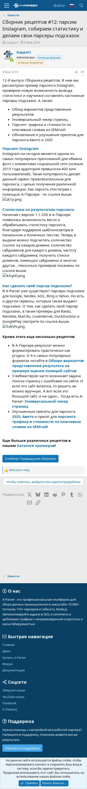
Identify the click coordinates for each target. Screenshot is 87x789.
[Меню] (6, 5)
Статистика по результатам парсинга (38, 209)
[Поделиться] (76, 72)
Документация (13, 670)
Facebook (9, 703)
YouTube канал (13, 697)
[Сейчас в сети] (11, 60)
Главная (8, 645)
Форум (7, 664)
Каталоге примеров (36, 445)
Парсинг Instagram (20, 148)
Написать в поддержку (22, 748)
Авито (28, 416)
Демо (6, 651)
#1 (83, 72)
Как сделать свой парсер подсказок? (37, 285)
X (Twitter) (9, 709)
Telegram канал (13, 690)
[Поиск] (81, 5)
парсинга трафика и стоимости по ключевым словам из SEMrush (46, 421)
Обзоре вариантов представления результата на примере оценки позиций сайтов (48, 365)
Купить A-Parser (14, 657)
